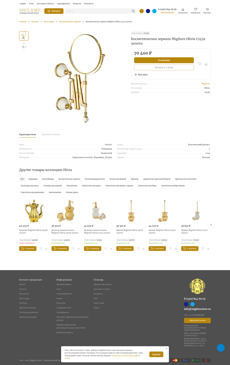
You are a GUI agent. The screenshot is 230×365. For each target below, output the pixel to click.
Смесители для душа (91, 186)
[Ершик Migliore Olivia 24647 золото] (163, 211)
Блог (96, 298)
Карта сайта (99, 303)
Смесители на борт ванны (173, 186)
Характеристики (27, 134)
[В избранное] (199, 63)
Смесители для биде (147, 186)
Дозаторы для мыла (30, 186)
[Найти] (133, 11)
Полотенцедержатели (95, 179)
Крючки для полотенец (185, 179)
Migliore (206, 83)
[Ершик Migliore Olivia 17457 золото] (196, 211)
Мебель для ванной (27, 317)
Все (22, 179)
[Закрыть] (166, 348)
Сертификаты (62, 312)
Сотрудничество (63, 308)
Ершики (135, 179)
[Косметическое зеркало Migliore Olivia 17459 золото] (79, 78)
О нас (58, 289)
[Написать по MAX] (148, 11)
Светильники (55, 192)
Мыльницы (72, 186)
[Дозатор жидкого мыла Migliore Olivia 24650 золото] (66, 211)
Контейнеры (48, 179)
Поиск (96, 308)
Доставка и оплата (51, 134)
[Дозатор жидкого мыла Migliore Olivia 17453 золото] (99, 211)
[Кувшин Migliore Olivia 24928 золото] (34, 211)
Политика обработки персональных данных (72, 318)
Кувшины (33, 179)
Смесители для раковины (32, 192)
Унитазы (23, 303)
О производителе (64, 294)
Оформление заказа (102, 284)
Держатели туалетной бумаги (157, 179)
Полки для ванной (118, 179)
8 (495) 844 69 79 (167, 9)
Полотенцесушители (28, 312)
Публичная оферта (64, 332)
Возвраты (98, 294)
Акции (22, 284)
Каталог (22, 289)
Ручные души (72, 192)
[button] (210, 224)
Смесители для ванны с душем (119, 186)
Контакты (60, 303)
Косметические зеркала (69, 179)
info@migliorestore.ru (197, 308)
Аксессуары (24, 298)
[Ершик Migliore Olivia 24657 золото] (131, 211)
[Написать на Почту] (141, 11)
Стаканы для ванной (52, 186)
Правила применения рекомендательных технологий (70, 326)
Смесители (24, 294)
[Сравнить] (206, 63)
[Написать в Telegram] (154, 11)
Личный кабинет (63, 284)
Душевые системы (27, 308)
